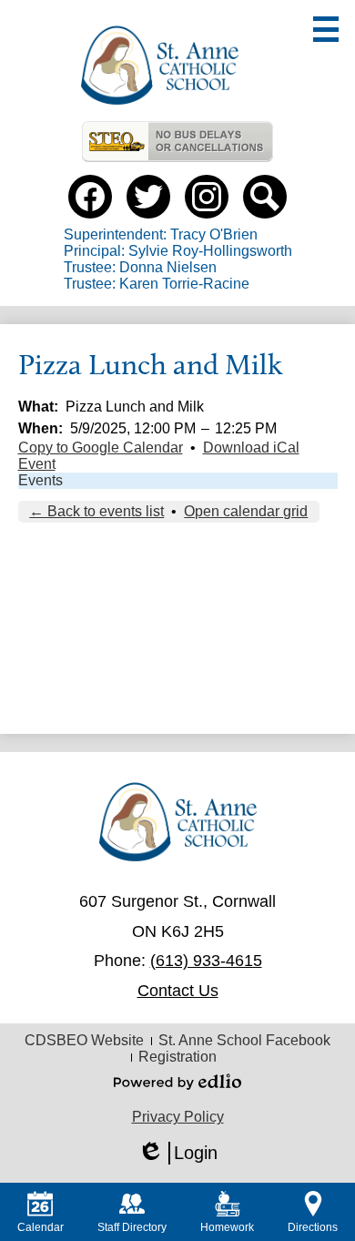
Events (40, 480)
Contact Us (177, 991)
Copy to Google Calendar (100, 447)
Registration (177, 1056)
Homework (227, 1227)
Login (177, 1154)
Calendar (40, 1227)
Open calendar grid (246, 511)
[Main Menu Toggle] (326, 29)
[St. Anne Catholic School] (160, 65)
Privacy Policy (178, 1116)
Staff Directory (132, 1227)
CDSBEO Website (84, 1040)
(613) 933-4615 (206, 960)
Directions (313, 1227)
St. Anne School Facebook (244, 1040)
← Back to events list (96, 511)
